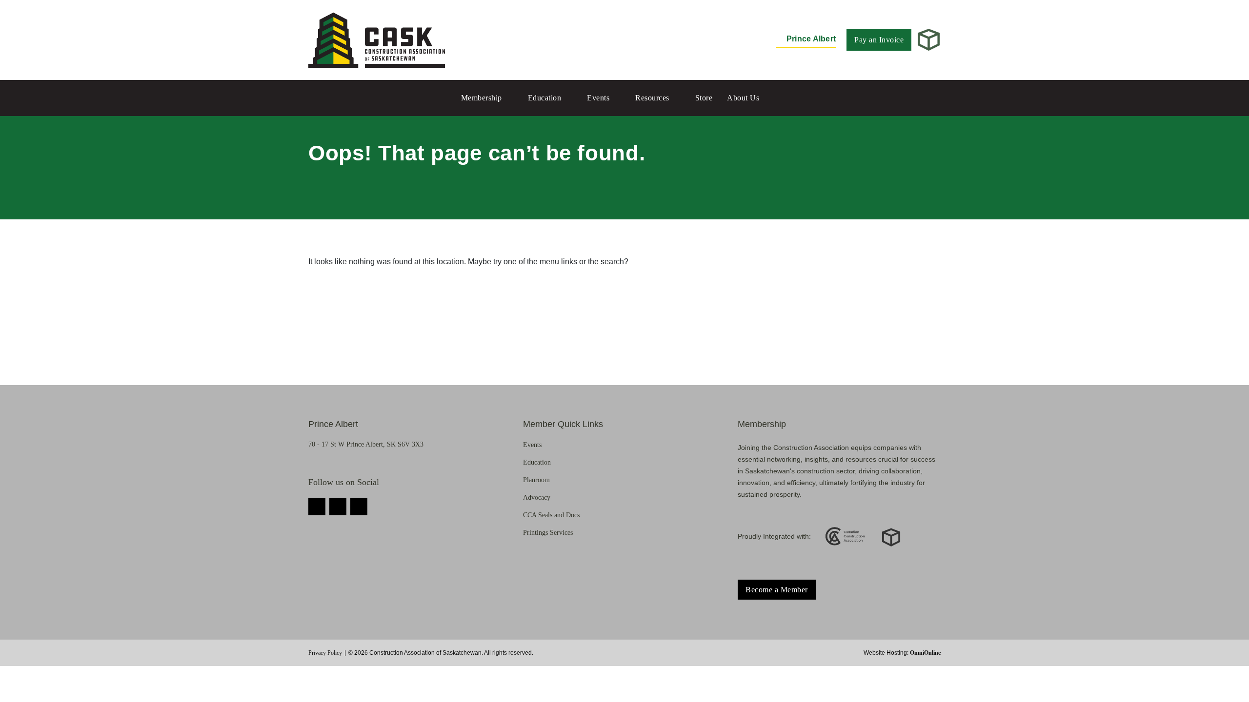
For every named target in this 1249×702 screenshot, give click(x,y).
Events (598, 98)
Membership (481, 98)
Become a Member (776, 589)
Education (545, 98)
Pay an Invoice (879, 40)
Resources (652, 98)
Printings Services (548, 532)
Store (704, 98)
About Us (743, 98)
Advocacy (536, 497)
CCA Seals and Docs (551, 515)
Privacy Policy (325, 652)
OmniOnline (925, 652)
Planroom (536, 480)
